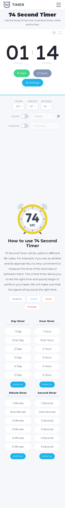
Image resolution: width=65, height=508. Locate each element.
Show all (18, 384)
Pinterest (32, 306)
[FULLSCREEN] (60, 32)
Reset (44, 73)
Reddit (48, 299)
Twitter (33, 299)
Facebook (17, 299)
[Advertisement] (32, 166)
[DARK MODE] (53, 32)
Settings (34, 82)
